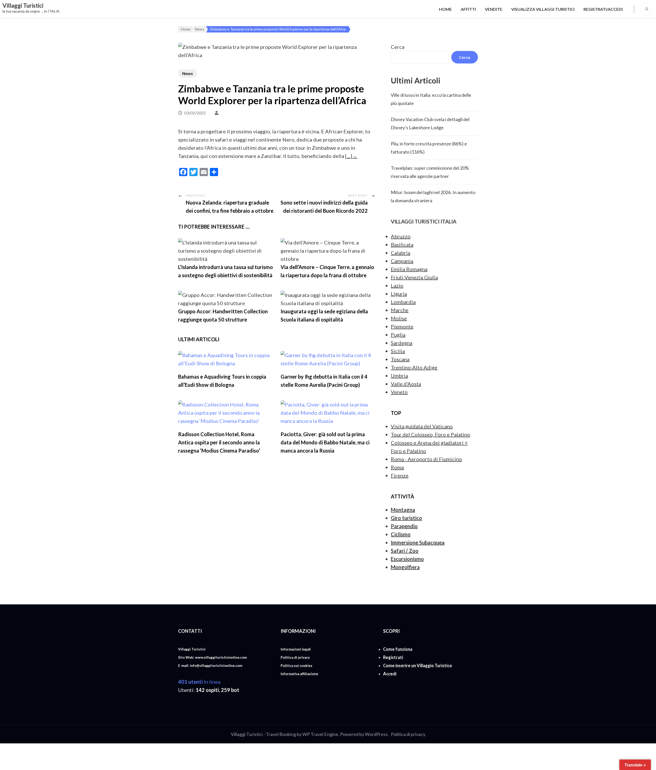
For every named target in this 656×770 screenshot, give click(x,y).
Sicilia (398, 351)
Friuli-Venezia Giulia (414, 277)
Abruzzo (401, 236)
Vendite (493, 9)
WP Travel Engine (320, 734)
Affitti (468, 9)
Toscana (400, 359)
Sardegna (401, 343)
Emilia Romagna (409, 269)
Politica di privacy (408, 734)
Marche (399, 310)
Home (445, 9)
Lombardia (403, 302)
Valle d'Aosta (406, 384)
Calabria (400, 253)
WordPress (376, 734)
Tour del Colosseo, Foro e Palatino (430, 434)
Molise (399, 318)
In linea (199, 682)
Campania (402, 261)
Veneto (399, 392)
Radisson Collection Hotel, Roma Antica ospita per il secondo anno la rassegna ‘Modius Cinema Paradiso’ (219, 442)
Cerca (397, 47)
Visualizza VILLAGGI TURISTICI (543, 9)
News (187, 73)
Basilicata (402, 244)
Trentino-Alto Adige (414, 367)
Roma (397, 467)
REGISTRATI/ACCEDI (603, 9)
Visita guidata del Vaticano (422, 426)
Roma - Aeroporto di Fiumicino (426, 459)
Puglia (398, 334)
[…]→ (351, 156)
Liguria (399, 294)
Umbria (399, 375)
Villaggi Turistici (23, 5)
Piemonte (402, 326)
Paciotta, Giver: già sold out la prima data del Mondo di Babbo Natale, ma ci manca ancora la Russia (325, 442)
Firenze (399, 475)
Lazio (397, 285)
